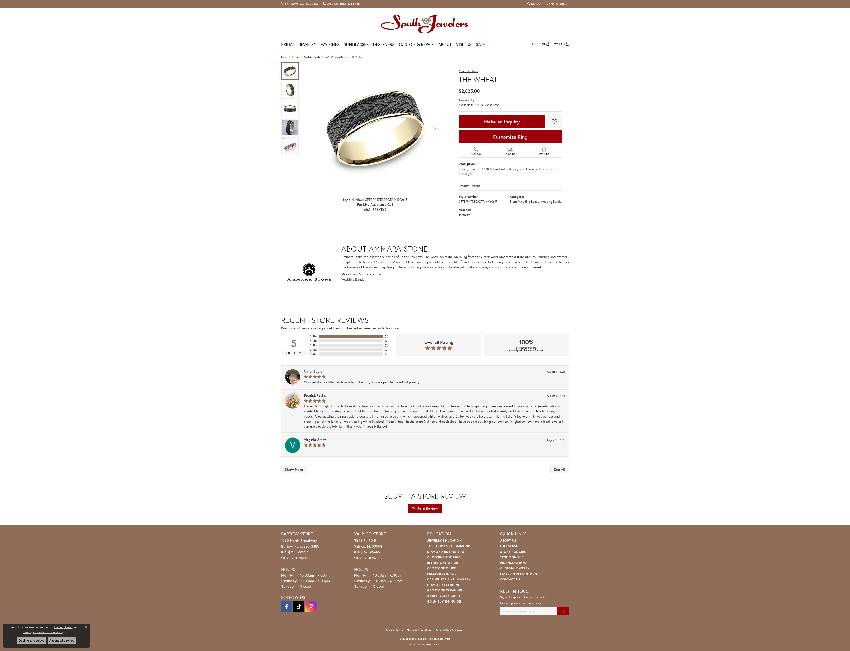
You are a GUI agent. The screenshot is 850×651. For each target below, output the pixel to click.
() (386, 336)
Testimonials (512, 557)
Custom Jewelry (515, 568)
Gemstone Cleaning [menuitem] (444, 590)
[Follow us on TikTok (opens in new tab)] (298, 606)
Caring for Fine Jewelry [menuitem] (449, 579)
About (445, 44)
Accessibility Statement (450, 630)
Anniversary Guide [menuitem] (444, 596)
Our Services (512, 546)
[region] (375, 128)
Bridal (288, 44)
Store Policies (513, 551)
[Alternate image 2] (290, 90)
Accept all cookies (61, 640)
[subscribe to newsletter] (563, 611)
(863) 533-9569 (375, 209)
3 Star (313, 345)
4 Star (313, 340)
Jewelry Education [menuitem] (444, 540)
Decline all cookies (31, 640)
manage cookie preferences (43, 632)
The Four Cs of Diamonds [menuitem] (449, 546)
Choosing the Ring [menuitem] (444, 557)
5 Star (313, 336)
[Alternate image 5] (290, 146)
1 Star (313, 354)
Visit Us (463, 44)
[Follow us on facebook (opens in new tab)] (286, 606)
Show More (294, 469)
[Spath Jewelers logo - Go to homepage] (425, 24)
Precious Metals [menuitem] (441, 574)
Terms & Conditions (419, 630)
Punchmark (433, 644)
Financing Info (513, 562)
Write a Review (425, 508)
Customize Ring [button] (510, 137)
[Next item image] (435, 128)
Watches (330, 44)
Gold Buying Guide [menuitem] (444, 601)
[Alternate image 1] (290, 71)
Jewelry (307, 44)
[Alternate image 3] (290, 108)
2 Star (313, 349)
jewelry (295, 57)
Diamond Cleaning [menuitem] (443, 585)
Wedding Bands (312, 57)
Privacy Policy (394, 630)
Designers (383, 44)
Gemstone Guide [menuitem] (441, 568)
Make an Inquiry (502, 122)
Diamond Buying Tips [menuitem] (445, 551)
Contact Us (510, 579)
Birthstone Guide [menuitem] (442, 562)
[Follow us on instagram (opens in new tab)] (311, 606)
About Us (508, 540)
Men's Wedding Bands (335, 57)
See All (559, 469)
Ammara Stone (468, 71)
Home (284, 57)
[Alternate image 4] (290, 127)
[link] (299, 4)
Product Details (469, 186)
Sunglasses (356, 44)
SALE (480, 44)
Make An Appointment (519, 574)
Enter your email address (520, 603)
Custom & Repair (416, 44)
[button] (534, 4)
